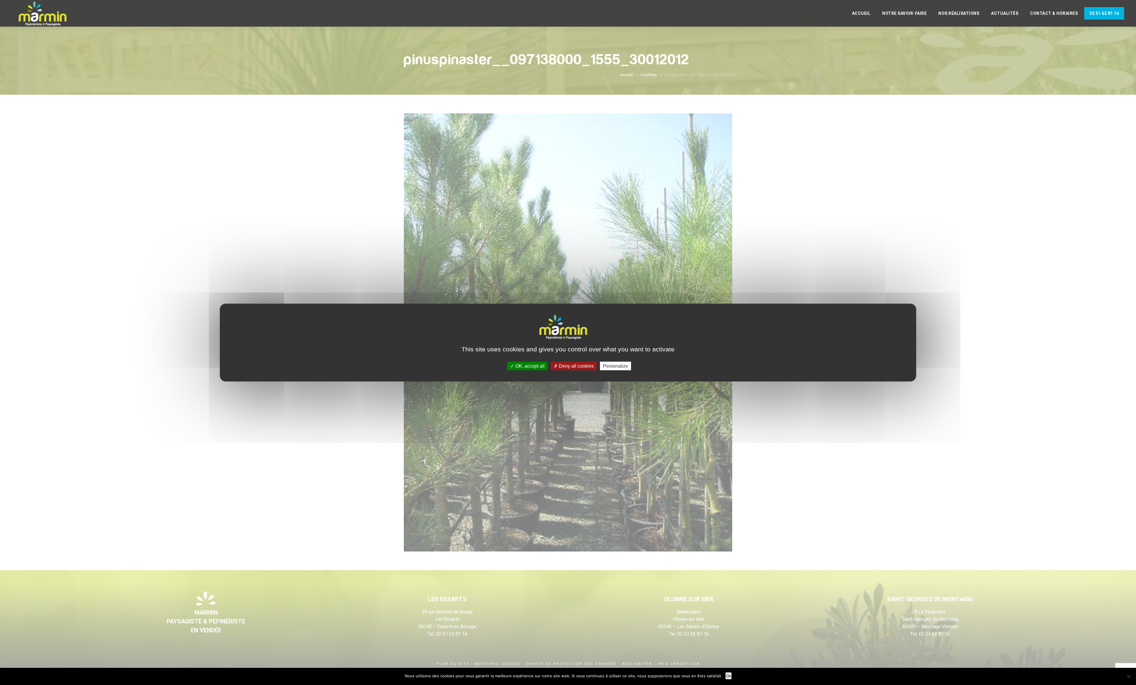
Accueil (861, 13)
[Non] (1129, 676)
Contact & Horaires (1054, 13)
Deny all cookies (576, 365)
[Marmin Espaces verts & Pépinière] (47, 14)
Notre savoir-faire (904, 13)
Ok (728, 675)
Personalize (615, 365)
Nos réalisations (958, 13)
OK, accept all (529, 365)
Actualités (1004, 13)
